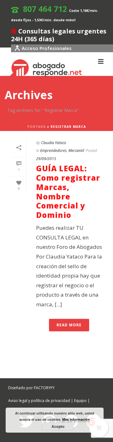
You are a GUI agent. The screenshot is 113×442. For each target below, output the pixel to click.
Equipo (80, 400)
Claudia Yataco (53, 142)
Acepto (57, 426)
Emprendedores (53, 150)
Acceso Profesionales (47, 48)
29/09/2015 (46, 158)
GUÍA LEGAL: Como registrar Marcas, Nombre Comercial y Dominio (68, 191)
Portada (36, 126)
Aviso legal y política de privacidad (39, 400)
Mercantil (76, 150)
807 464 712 (45, 8)
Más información (76, 419)
